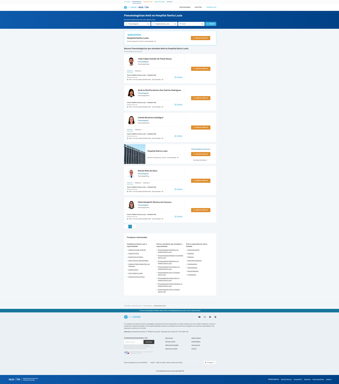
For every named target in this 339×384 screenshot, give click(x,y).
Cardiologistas (192, 264)
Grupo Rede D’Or (179, 371)
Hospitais (198, 7)
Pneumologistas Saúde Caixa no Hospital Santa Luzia (168, 279)
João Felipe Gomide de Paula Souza (155, 59)
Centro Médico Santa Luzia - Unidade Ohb (141, 75)
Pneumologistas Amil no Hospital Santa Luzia (169, 274)
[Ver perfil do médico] (131, 61)
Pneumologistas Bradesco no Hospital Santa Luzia (170, 257)
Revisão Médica (196, 341)
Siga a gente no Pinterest (215, 317)
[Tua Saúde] (132, 317)
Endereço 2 (138, 71)
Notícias (169, 1)
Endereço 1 (130, 71)
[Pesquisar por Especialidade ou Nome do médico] (148, 24)
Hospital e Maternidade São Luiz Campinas (139, 265)
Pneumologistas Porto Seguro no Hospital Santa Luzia (169, 268)
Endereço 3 (146, 183)
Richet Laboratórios (318, 379)
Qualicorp (328, 379)
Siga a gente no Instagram (205, 317)
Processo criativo (170, 341)
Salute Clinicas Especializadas (138, 260)
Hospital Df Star (133, 253)
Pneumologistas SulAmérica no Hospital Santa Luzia (168, 251)
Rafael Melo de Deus (147, 171)
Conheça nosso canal (199, 317)
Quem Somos (169, 338)
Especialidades (184, 7)
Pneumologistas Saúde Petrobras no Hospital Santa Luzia (170, 285)
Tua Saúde (127, 1)
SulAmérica (307, 379)
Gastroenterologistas (194, 260)
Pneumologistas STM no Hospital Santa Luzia (169, 291)
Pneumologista (147, 306)
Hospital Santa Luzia (138, 38)
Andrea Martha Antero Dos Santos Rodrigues (159, 90)
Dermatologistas (192, 271)
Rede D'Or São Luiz (286, 379)
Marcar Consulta (136, 306)
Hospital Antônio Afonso (136, 277)
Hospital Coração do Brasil (137, 250)
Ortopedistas (191, 275)
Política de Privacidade (171, 345)
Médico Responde (160, 1)
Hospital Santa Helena (135, 257)
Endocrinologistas (193, 250)
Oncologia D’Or (298, 379)
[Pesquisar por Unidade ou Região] (175, 24)
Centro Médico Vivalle (135, 273)
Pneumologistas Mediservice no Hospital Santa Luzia (168, 262)
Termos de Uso (196, 345)
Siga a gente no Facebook (210, 317)
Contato (194, 348)
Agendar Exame (147, 1)
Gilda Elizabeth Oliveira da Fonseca (154, 202)
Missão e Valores (196, 338)
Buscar (211, 24)
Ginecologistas (192, 268)
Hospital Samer (133, 270)
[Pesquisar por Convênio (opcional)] (202, 24)
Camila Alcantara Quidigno (150, 117)
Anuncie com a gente (171, 348)
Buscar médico (136, 1)
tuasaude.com (211, 7)
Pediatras (190, 253)
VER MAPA (179, 77)
